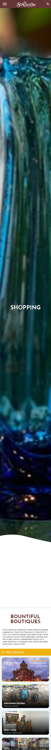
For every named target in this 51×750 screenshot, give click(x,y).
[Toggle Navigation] (4, 4)
